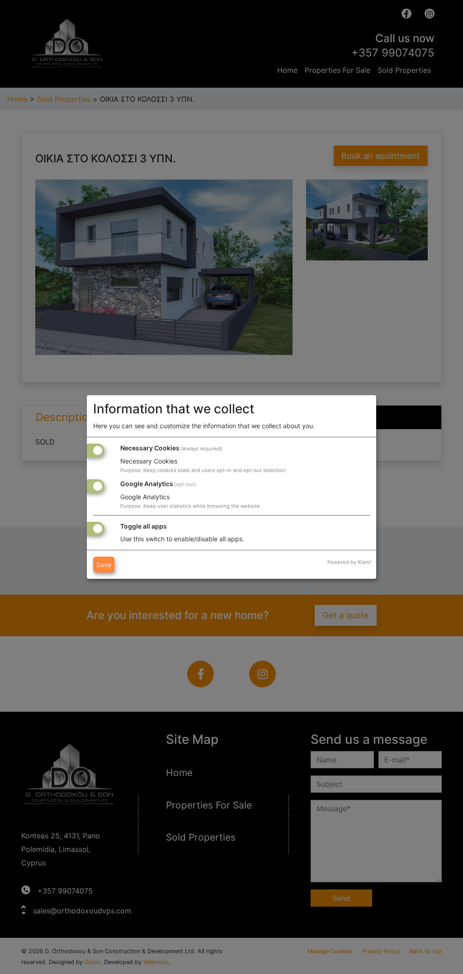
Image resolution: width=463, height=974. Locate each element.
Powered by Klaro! (349, 562)
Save (103, 564)
